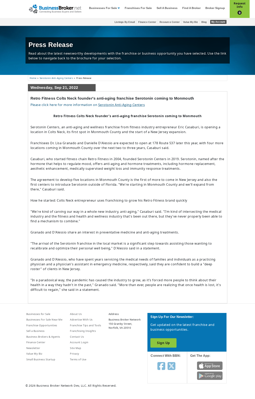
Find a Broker (191, 8)
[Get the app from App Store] (210, 365)
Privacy (74, 353)
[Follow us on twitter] (171, 366)
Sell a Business (167, 8)
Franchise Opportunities (41, 325)
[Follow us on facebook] (161, 366)
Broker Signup (215, 8)
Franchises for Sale (138, 8)
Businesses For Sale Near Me (44, 319)
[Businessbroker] (55, 8)
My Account (218, 22)
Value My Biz (190, 22)
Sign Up (163, 343)
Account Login (79, 342)
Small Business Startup (40, 359)
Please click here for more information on (87, 105)
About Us (76, 314)
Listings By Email (125, 22)
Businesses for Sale (103, 8)
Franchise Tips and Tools (85, 325)
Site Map (75, 348)
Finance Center (147, 22)
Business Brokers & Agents (43, 336)
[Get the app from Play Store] (210, 375)
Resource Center (170, 22)
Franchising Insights (83, 331)
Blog (204, 22)
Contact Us (77, 336)
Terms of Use (78, 359)
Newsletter (33, 348)
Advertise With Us (81, 319)
